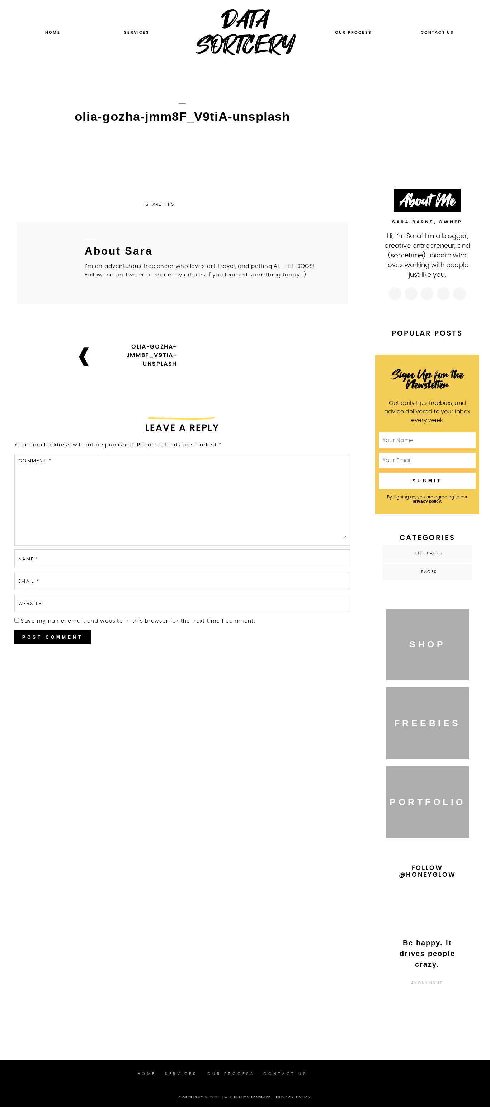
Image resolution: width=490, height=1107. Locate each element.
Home (52, 32)
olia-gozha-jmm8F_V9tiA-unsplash (151, 355)
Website (30, 603)
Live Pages (429, 553)
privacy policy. (427, 501)
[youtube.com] (443, 293)
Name (28, 559)
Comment (35, 461)
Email (28, 581)
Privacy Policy (293, 1097)
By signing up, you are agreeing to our (427, 499)
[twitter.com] (411, 293)
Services (136, 32)
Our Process (353, 32)
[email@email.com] (459, 293)
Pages (429, 572)
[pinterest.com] (427, 293)
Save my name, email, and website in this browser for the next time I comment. (138, 621)
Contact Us (437, 32)
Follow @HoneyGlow (427, 871)
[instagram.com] (394, 293)
